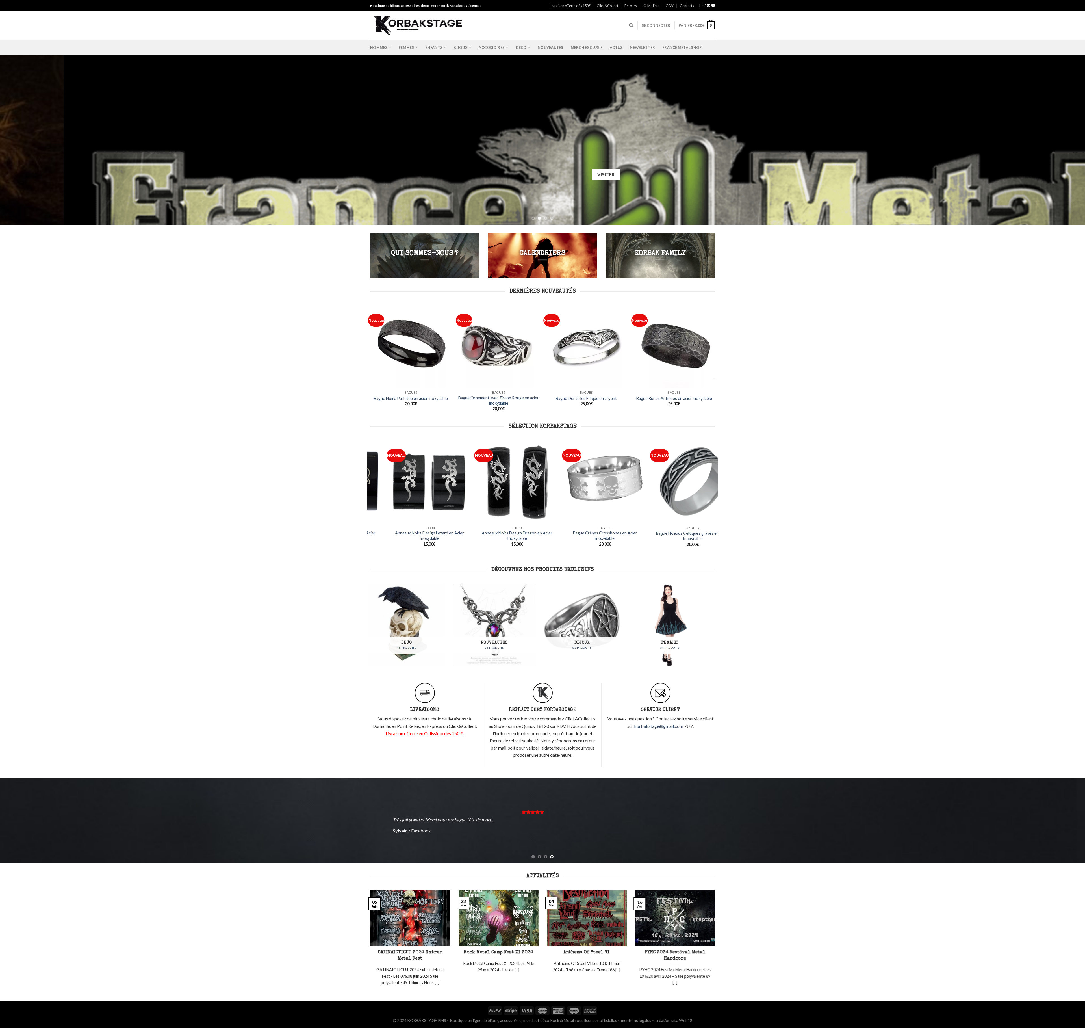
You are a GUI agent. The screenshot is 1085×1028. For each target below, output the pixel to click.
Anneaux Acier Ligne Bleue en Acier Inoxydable (634, 536)
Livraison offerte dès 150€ (570, 5)
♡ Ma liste (651, 5)
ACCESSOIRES (492, 47)
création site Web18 (673, 1020)
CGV (670, 5)
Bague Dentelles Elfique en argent (586, 398)
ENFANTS (433, 47)
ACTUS (616, 47)
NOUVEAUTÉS (550, 47)
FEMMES (406, 47)
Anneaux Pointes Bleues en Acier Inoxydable (546, 533)
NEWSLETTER (642, 47)
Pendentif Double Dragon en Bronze (458, 546)
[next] (1056, 140)
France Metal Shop (682, 47)
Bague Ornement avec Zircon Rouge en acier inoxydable (498, 400)
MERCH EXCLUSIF (587, 47)
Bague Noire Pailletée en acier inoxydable (411, 398)
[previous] (29, 140)
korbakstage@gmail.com (658, 726)
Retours (630, 5)
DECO (521, 47)
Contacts (687, 5)
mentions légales (636, 1020)
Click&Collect (607, 5)
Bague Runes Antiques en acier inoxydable (674, 398)
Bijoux (460, 47)
